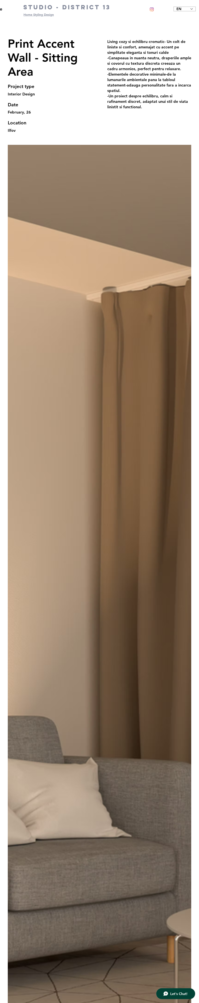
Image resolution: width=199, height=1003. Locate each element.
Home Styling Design (39, 15)
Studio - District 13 (67, 7)
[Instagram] (152, 9)
